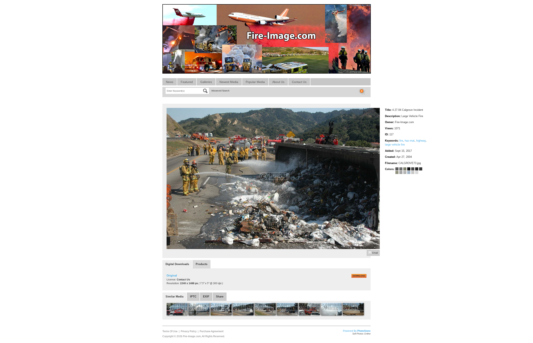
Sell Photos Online (361, 333)
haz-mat (410, 140)
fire (401, 140)
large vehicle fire (395, 144)
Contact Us (299, 82)
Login (343, 5)
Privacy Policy (189, 331)
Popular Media (255, 82)
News (169, 82)
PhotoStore (364, 330)
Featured (187, 82)
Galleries (206, 82)
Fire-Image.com (192, 336)
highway (421, 140)
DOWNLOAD (359, 276)
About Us (278, 82)
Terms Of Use (170, 331)
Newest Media (228, 82)
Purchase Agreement (211, 331)
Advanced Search (220, 90)
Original (172, 275)
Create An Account (360, 5)
